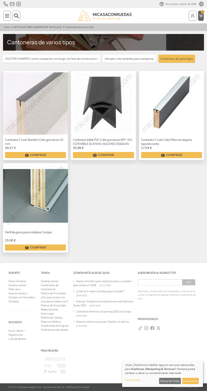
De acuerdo (190, 381)
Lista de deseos (17, 339)
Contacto (13, 301)
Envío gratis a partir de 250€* (181, 4)
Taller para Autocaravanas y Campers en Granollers (21, 293)
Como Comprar (17, 281)
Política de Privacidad (53, 293)
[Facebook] (152, 328)
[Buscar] (16, 16)
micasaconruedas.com (29, 387)
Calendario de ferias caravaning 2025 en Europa (103, 311)
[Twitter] (158, 328)
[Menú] (7, 16)
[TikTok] (140, 328)
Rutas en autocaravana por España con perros (102, 321)
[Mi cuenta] (192, 16)
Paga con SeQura (51, 321)
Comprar (38, 155)
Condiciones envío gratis (55, 325)
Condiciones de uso (53, 387)
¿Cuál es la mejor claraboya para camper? (100, 291)
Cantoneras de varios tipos (177, 59)
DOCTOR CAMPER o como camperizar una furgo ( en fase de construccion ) (51, 59)
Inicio (7, 27)
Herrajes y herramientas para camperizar (129, 59)
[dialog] (162, 374)
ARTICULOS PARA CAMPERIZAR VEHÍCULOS (38, 27)
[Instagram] (146, 328)
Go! (188, 282)
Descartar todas (170, 381)
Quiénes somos (17, 285)
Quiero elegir (133, 380)
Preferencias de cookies (54, 330)
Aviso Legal (47, 313)
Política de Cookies (51, 317)
